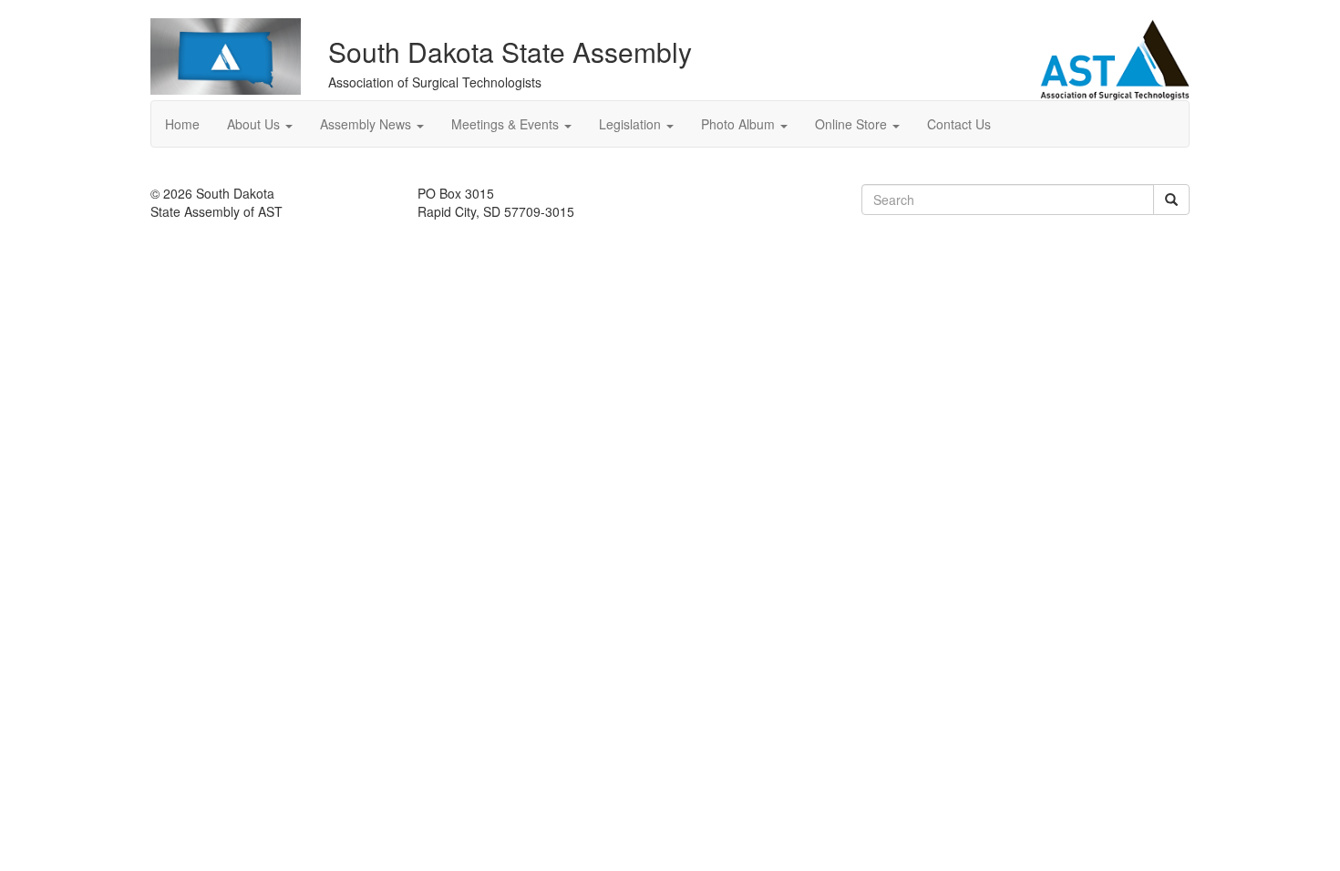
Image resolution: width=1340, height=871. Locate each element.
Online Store (853, 124)
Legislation (632, 124)
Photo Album (739, 124)
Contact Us (959, 124)
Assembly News (367, 124)
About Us (255, 124)
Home (182, 124)
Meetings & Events (506, 124)
